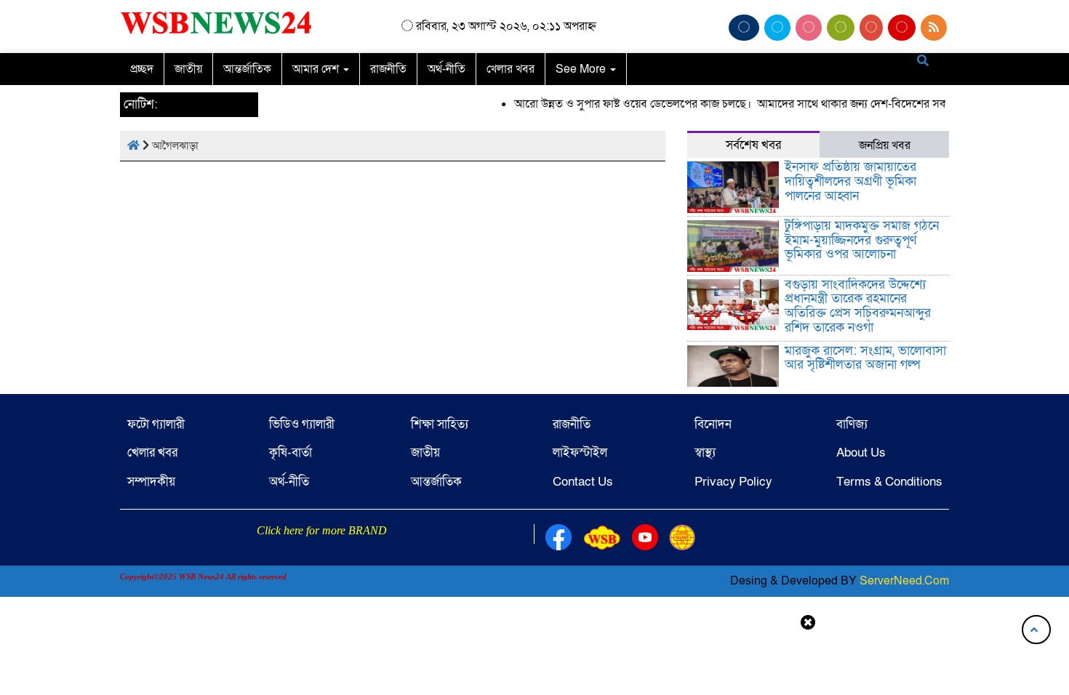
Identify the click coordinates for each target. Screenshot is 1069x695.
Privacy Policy (733, 481)
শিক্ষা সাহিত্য (439, 424)
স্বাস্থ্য (705, 452)
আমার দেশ (317, 69)
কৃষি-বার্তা (290, 452)
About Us (861, 452)
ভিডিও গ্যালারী (302, 424)
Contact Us (583, 481)
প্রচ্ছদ (141, 69)
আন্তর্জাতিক (247, 69)
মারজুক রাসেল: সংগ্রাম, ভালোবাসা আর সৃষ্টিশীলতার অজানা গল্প (865, 358)
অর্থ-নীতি (446, 69)
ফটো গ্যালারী (156, 424)
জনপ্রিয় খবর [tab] (884, 145)
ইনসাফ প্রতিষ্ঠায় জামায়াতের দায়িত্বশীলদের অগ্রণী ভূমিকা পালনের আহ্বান (850, 181)
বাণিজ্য (852, 424)
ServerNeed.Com (904, 581)
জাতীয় (188, 69)
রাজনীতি (388, 69)
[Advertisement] (534, 661)
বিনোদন (713, 424)
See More (582, 69)
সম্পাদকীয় (151, 481)
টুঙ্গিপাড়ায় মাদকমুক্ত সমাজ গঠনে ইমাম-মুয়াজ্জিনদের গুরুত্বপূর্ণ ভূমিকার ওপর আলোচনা (862, 240)
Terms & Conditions (889, 481)
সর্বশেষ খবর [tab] (753, 145)
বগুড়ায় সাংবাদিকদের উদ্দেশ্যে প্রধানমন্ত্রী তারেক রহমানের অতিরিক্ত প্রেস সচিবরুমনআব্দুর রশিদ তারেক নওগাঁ (858, 306)
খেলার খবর (510, 69)
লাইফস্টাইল (580, 452)
